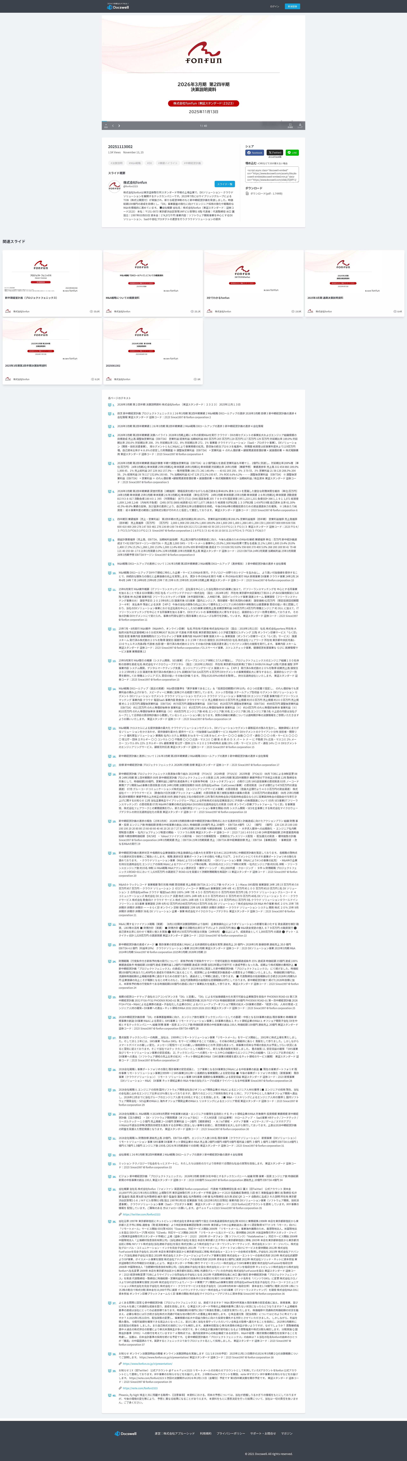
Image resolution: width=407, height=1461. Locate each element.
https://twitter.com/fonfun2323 (141, 1214)
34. (114, 1177)
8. (114, 540)
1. (114, 405)
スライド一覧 (224, 184)
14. (114, 689)
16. (114, 756)
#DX (149, 163)
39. (114, 1371)
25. (114, 997)
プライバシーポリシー (231, 1433)
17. (114, 765)
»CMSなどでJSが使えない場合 (272, 163)
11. (114, 590)
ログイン (274, 6)
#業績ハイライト (168, 163)
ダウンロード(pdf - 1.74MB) (266, 193)
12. (114, 629)
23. (114, 945)
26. (114, 1017)
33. (114, 1164)
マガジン (287, 1433)
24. (114, 961)
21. (114, 885)
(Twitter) (276, 152)
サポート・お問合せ (263, 1433)
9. (114, 564)
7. (114, 519)
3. (114, 427)
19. (114, 821)
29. (114, 1090)
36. (114, 1221)
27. (114, 1038)
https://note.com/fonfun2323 (140, 1388)
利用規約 (205, 1433)
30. (114, 1114)
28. (114, 1070)
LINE (294, 152)
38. (114, 1354)
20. (114, 853)
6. (114, 491)
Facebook (257, 152)
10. (114, 573)
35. (114, 1189)
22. (114, 924)
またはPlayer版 (274, 156)
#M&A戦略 (135, 163)
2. (114, 414)
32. (114, 1155)
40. (114, 1395)
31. (114, 1138)
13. (114, 661)
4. (114, 435)
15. (114, 728)
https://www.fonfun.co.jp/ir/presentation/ (147, 1363)
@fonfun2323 (130, 186)
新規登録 (292, 6)
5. (114, 463)
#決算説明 (116, 163)
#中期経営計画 (192, 163)
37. (114, 1303)
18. (114, 774)
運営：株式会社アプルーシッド (175, 1433)
